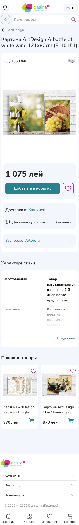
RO (68, 7)
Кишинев (36, 210)
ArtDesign (16, 30)
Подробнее (66, 338)
